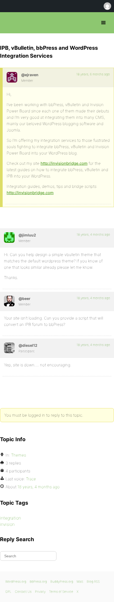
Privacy (40, 592)
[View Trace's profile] (9, 348)
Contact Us (23, 592)
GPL (8, 592)
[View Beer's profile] (9, 301)
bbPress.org (8, 22)
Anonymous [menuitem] (107, 6)
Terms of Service (61, 592)
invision (7, 524)
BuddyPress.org (61, 581)
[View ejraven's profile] (12, 77)
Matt (80, 581)
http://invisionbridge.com (64, 163)
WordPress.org (15, 581)
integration (10, 518)
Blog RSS (93, 581)
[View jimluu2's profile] (9, 237)
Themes (18, 455)
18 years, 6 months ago (93, 74)
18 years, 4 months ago (93, 234)
